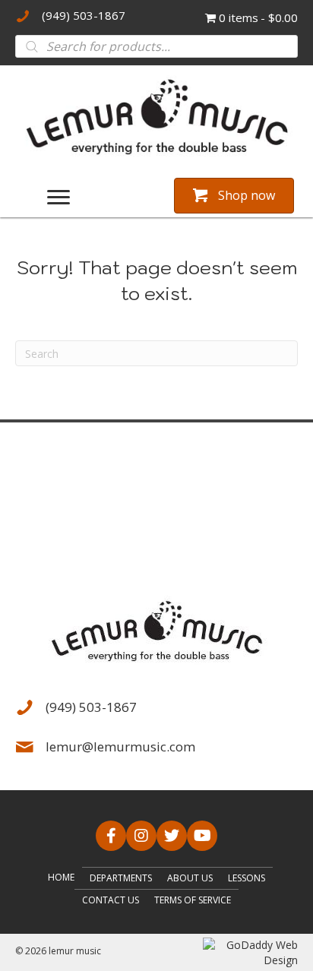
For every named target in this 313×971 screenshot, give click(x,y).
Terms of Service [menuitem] (192, 900)
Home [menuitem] (61, 877)
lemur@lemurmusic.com (120, 746)
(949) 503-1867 (83, 15)
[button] (111, 836)
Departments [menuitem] (121, 877)
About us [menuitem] (190, 877)
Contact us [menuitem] (110, 900)
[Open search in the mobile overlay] (156, 46)
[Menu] (58, 197)
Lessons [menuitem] (246, 877)
